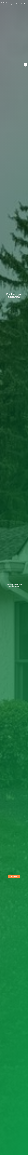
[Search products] (26, 65)
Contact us (10, 4)
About (7, 2)
